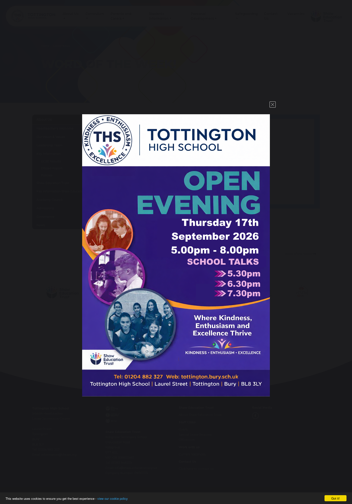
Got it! (335, 498)
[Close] (273, 104)
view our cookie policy (112, 498)
